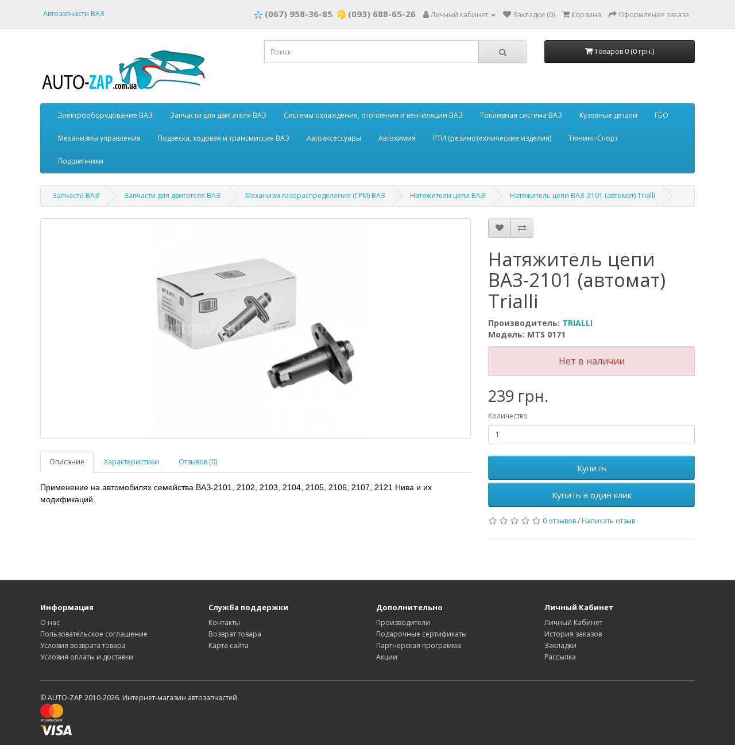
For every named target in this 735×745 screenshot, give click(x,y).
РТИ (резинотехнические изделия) (492, 138)
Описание (66, 462)
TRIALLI (577, 322)
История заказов (573, 634)
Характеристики (131, 462)
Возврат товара (234, 634)
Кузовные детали (608, 115)
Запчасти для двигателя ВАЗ (218, 115)
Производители (403, 622)
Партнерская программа (418, 645)
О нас (50, 622)
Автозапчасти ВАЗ (74, 13)
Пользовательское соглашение (94, 634)
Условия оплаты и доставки (86, 657)
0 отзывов (559, 521)
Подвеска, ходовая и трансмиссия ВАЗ (223, 138)
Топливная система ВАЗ (521, 115)
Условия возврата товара (83, 645)
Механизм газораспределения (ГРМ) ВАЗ (315, 195)
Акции (386, 657)
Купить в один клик (592, 494)
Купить (591, 468)
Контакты (224, 622)
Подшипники (80, 161)
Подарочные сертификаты (421, 634)
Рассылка (560, 657)
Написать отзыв (608, 521)
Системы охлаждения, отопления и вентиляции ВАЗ (373, 115)
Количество (508, 416)
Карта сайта (228, 645)
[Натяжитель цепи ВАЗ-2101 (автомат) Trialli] (255, 328)
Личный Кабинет (573, 622)
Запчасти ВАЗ (75, 195)
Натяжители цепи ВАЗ (447, 195)
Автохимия (397, 138)
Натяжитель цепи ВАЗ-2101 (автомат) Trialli (582, 195)
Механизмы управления (99, 138)
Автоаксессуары (334, 138)
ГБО (661, 115)
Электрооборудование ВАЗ (105, 115)
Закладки (560, 645)
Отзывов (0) (198, 462)
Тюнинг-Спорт (593, 138)
